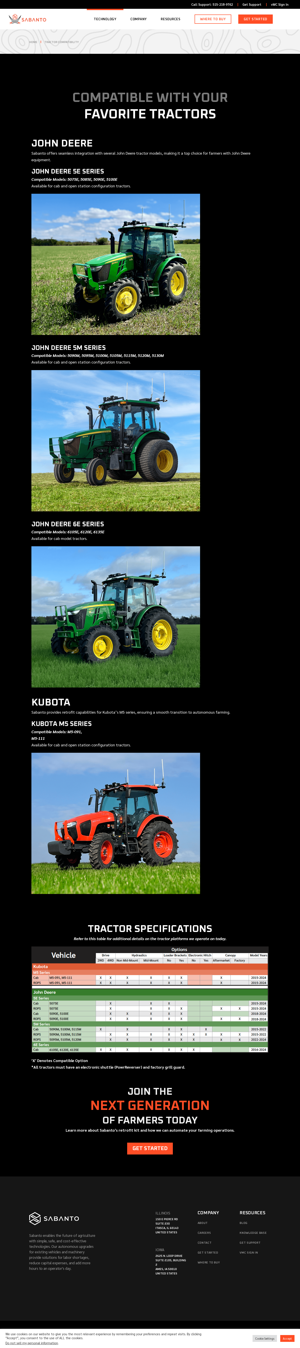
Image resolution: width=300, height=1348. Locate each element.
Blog (244, 1223)
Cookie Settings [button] (264, 1338)
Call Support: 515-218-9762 (212, 4)
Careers (204, 1233)
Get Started (208, 1252)
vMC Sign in (249, 1252)
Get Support (251, 4)
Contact (205, 1242)
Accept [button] (287, 1338)
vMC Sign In (280, 4)
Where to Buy (209, 1262)
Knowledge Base (253, 1233)
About (203, 1223)
